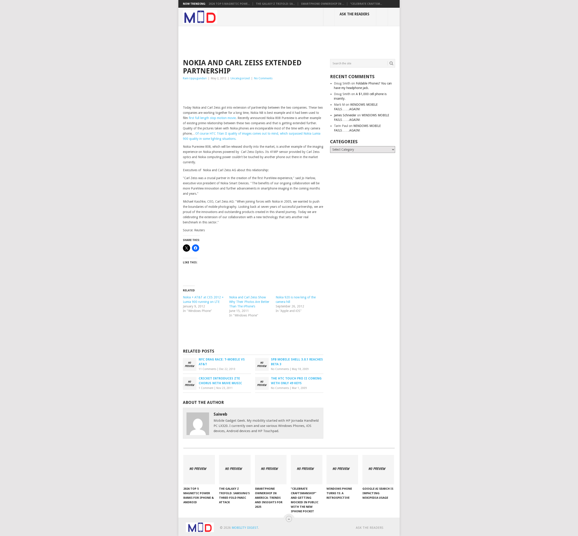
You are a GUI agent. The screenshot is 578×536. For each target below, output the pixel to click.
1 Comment (206, 388)
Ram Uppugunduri (195, 78)
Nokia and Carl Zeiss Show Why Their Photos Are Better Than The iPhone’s (249, 301)
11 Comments (207, 369)
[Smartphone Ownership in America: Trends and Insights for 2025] (271, 469)
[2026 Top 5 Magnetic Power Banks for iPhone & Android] (199, 469)
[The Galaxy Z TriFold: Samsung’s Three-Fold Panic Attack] (235, 469)
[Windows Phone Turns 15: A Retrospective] (342, 469)
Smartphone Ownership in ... (322, 3)
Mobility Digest (245, 527)
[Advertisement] (265, 42)
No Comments (263, 78)
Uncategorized (240, 78)
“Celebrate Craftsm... (366, 3)
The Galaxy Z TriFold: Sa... (275, 3)
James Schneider (345, 115)
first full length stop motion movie (212, 118)
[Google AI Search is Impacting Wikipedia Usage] (378, 469)
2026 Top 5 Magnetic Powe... (229, 3)
